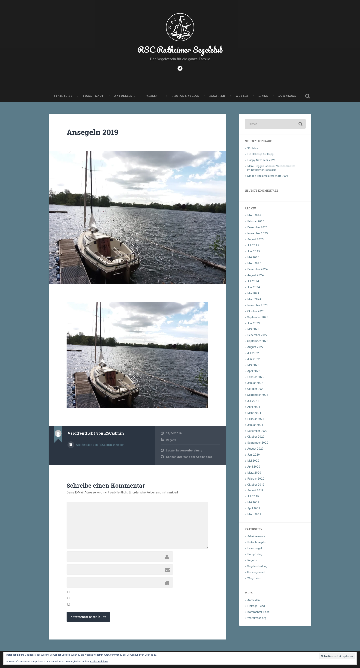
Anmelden (253, 600)
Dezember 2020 (257, 431)
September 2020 (257, 442)
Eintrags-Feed (256, 606)
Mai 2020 (253, 460)
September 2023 (257, 317)
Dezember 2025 (257, 227)
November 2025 (257, 233)
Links (263, 95)
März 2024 (254, 299)
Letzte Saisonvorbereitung (184, 450)
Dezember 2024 (257, 269)
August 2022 (255, 347)
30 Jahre (252, 148)
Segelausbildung (257, 566)
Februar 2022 (255, 377)
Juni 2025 (253, 251)
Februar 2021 (255, 419)
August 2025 (255, 239)
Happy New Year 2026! (261, 160)
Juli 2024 (253, 281)
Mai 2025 (253, 257)
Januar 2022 (255, 383)
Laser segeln (255, 548)
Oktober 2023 (256, 311)
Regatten (217, 95)
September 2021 (257, 395)
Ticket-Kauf (93, 95)
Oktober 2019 (256, 484)
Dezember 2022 (257, 335)
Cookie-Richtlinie (99, 661)
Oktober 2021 (256, 389)
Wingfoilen (253, 578)
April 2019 (253, 508)
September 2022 (257, 341)
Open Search (307, 96)
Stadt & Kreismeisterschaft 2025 (268, 176)
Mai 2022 (253, 365)
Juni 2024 (253, 287)
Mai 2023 (253, 329)
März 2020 (254, 472)
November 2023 (257, 305)
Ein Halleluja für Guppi (260, 154)
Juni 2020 (253, 454)
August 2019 (255, 490)
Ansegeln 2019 (92, 132)
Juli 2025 (253, 245)
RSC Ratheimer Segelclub (180, 49)
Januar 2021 (255, 425)
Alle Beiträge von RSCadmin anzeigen (99, 445)
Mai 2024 (253, 293)
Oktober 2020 (256, 436)
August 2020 (255, 448)
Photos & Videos (185, 95)
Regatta (171, 440)
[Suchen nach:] (275, 124)
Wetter (242, 95)
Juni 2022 (253, 359)
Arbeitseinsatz (256, 536)
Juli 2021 (253, 401)
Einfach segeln (256, 542)
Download (287, 95)
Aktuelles (123, 95)
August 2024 (255, 275)
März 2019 (254, 514)
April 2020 (253, 466)
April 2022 (253, 371)
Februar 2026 (255, 221)
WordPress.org (256, 618)
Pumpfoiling (254, 554)
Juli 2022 (253, 353)
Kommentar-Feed (258, 612)
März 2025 (254, 263)
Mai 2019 (253, 502)
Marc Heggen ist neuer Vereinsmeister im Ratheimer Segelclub (271, 168)
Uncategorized (256, 572)
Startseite (63, 95)
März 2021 (254, 413)
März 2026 (254, 215)
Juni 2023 (253, 323)
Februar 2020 (255, 478)
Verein (152, 95)
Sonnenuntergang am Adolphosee (189, 457)
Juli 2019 (253, 496)
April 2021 (253, 407)
